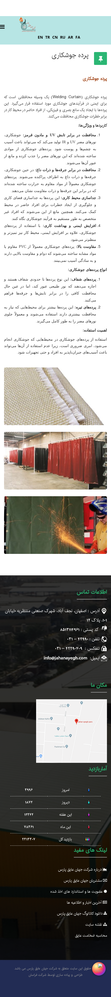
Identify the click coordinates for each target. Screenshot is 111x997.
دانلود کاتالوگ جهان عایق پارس (80, 913)
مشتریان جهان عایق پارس (83, 880)
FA (77, 37)
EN (40, 37)
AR (70, 37)
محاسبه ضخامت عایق (91, 935)
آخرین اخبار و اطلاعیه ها (85, 902)
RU (62, 37)
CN (55, 37)
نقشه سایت (94, 924)
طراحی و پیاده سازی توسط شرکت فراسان (55, 974)
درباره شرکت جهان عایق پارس (80, 869)
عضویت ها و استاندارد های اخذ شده (77, 891)
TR (47, 37)
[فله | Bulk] (55, 396)
